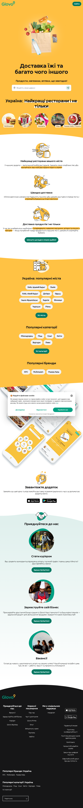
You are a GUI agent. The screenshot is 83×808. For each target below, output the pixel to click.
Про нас (32, 713)
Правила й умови (70, 726)
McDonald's (11, 775)
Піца (15, 786)
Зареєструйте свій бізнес (12, 717)
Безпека (32, 733)
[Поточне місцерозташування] (68, 88)
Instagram (51, 713)
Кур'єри (12, 721)
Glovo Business (12, 725)
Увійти (31, 737)
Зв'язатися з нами (31, 729)
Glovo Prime (31, 721)
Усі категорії (7, 790)
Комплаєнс (71, 742)
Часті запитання (32, 717)
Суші (20, 786)
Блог (32, 725)
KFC (4, 775)
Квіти (25, 786)
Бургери (32, 786)
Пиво (38, 786)
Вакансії (12, 713)
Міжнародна (7, 786)
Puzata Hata (20, 775)
